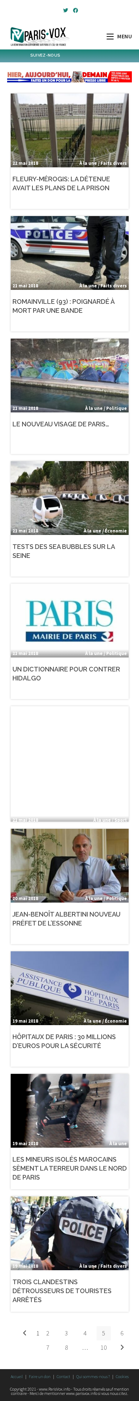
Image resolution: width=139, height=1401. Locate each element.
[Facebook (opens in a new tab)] (74, 10)
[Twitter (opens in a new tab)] (65, 10)
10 (104, 1347)
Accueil (17, 1376)
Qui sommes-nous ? (93, 1376)
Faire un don (40, 1376)
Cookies (122, 1376)
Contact (63, 1376)
